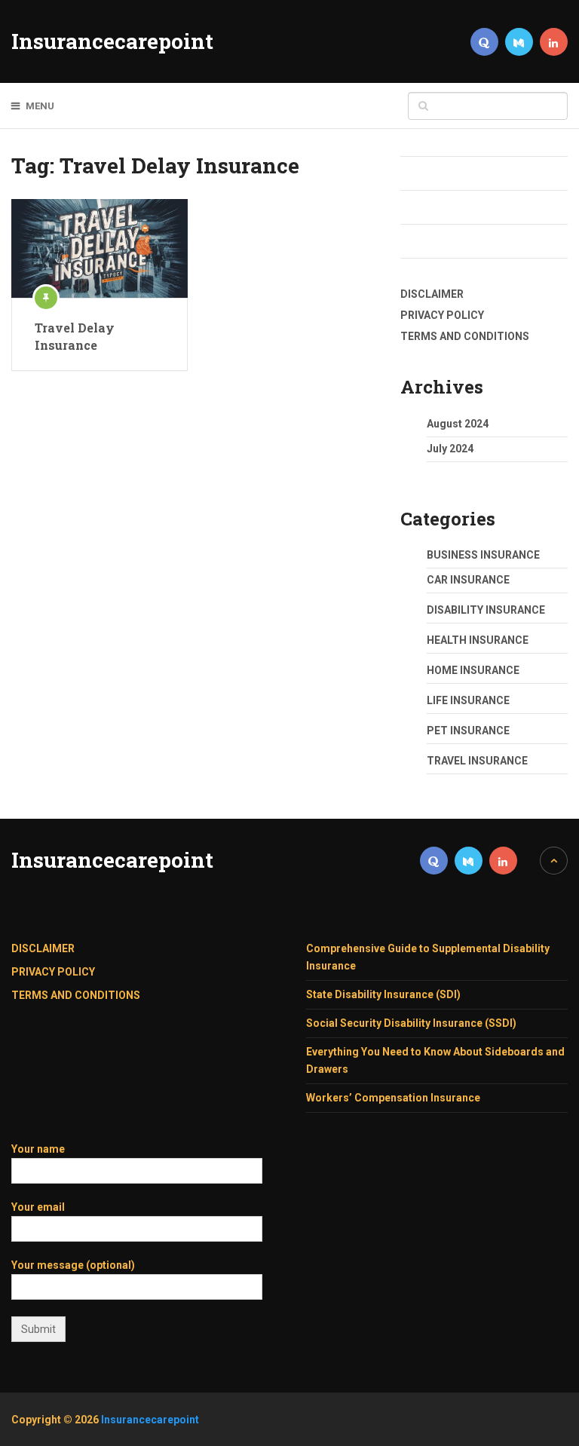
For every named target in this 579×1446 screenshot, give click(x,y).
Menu (40, 106)
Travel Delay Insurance (75, 336)
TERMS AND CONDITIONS (464, 336)
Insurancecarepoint (112, 41)
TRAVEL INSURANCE (477, 761)
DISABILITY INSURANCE (486, 610)
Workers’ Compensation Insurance (393, 1098)
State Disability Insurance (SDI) (383, 994)
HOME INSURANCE (473, 670)
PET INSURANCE (468, 731)
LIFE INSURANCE (468, 700)
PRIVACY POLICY (442, 315)
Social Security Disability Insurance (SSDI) (411, 1023)
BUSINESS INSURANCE (483, 555)
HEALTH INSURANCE (477, 640)
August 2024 (458, 424)
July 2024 (450, 449)
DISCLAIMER (432, 294)
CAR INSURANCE (468, 580)
